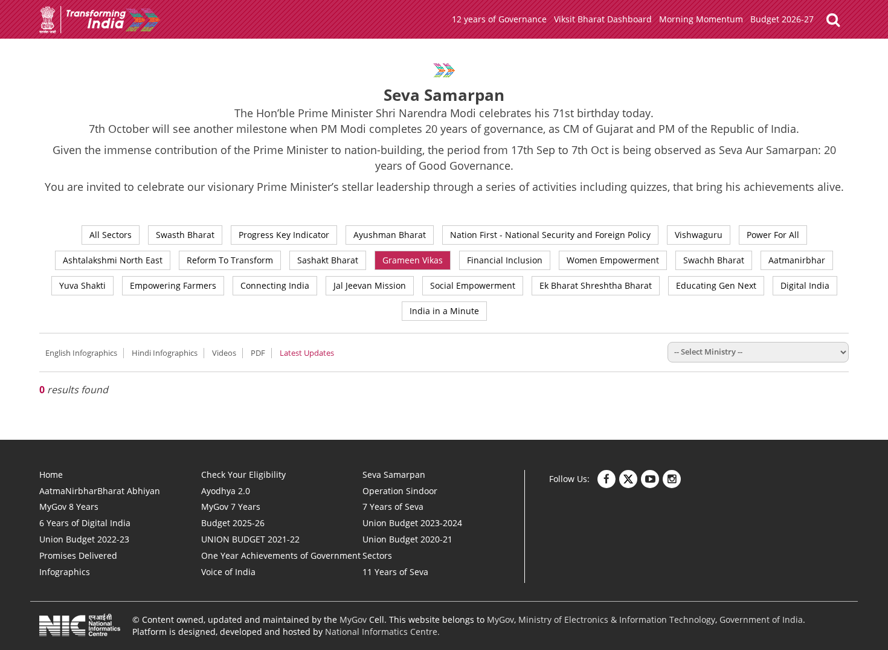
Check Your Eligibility (243, 474)
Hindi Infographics (165, 353)
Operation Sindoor (399, 491)
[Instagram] (672, 479)
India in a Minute (444, 311)
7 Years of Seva (392, 506)
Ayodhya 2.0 (225, 491)
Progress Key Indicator (284, 234)
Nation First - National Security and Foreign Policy (550, 234)
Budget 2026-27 (782, 19)
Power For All (773, 234)
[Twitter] (628, 479)
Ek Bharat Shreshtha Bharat (595, 285)
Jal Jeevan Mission (369, 285)
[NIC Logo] (79, 628)
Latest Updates (307, 353)
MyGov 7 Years (230, 506)
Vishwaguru (698, 234)
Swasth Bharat (185, 234)
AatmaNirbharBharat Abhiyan (99, 491)
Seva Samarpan (393, 474)
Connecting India (274, 285)
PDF (258, 353)
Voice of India (228, 572)
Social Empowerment (472, 285)
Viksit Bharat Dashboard (603, 19)
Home (51, 474)
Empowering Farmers (173, 285)
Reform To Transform (230, 260)
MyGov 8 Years (68, 506)
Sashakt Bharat (327, 260)
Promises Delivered (78, 555)
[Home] (99, 31)
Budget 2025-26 (233, 523)
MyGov (353, 619)
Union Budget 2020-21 (407, 539)
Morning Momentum (701, 19)
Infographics (64, 572)
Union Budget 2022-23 (84, 539)
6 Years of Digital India (84, 523)
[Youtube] (650, 479)
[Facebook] (606, 479)
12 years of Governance (499, 19)
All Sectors (110, 234)
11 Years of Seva (395, 572)
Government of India (761, 619)
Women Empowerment (613, 260)
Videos (224, 353)
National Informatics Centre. (382, 631)
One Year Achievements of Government (281, 555)
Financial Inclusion (504, 260)
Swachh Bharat (713, 260)
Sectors (377, 555)
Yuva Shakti (82, 285)
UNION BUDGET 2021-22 (250, 539)
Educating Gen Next (716, 285)
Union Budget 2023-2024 (412, 523)
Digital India (804, 285)
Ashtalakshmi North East (112, 260)
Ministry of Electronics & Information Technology (616, 619)
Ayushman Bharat (389, 234)
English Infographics (81, 353)
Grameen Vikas (412, 260)
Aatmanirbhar (796, 260)
